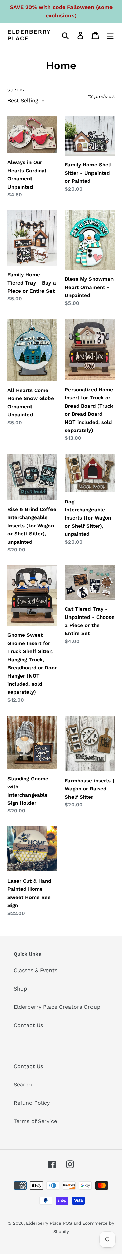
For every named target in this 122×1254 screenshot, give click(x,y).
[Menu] (110, 35)
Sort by (16, 89)
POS (67, 1223)
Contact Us (28, 1025)
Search (23, 1084)
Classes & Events (35, 970)
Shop (20, 988)
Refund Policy (32, 1103)
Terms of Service (35, 1121)
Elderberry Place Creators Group (57, 1007)
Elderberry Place (29, 35)
